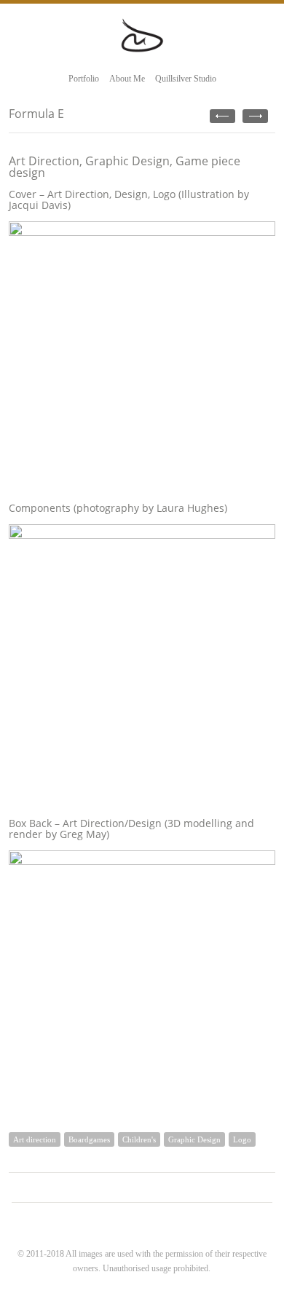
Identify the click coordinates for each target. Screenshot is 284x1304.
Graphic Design (194, 1139)
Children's (139, 1139)
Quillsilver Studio (185, 79)
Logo (242, 1139)
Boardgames (89, 1139)
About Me (127, 79)
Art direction (34, 1139)
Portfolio (83, 79)
